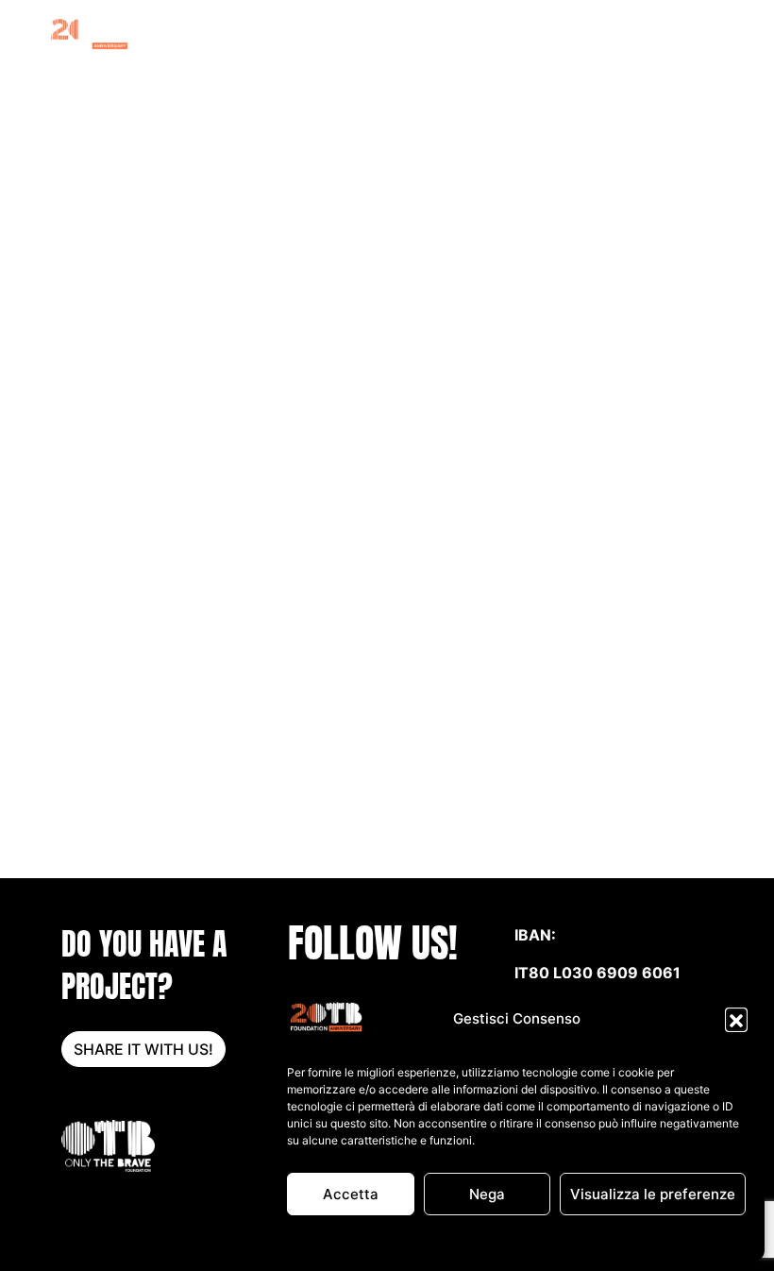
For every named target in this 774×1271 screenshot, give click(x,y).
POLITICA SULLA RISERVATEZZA (553, 1237)
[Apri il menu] (700, 33)
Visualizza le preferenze (652, 1194)
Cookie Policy (418, 1237)
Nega (487, 1194)
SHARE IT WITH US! (143, 1049)
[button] (736, 1018)
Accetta (351, 1194)
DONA (659, 33)
